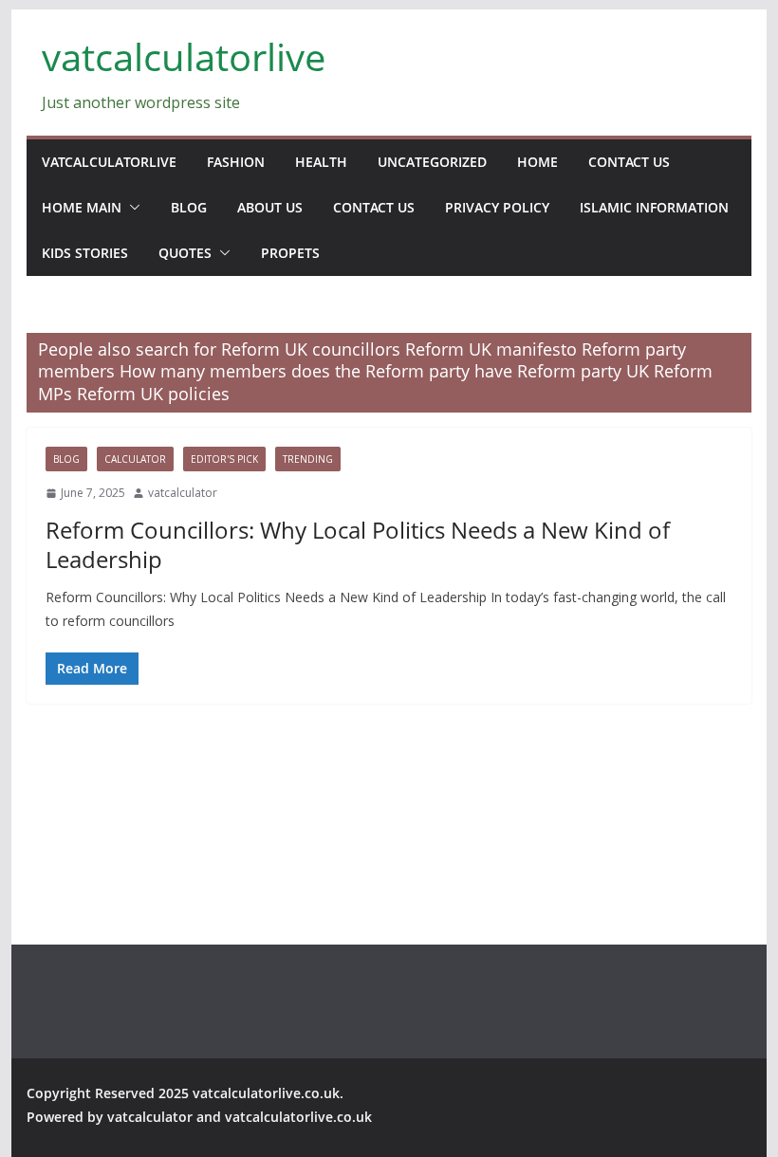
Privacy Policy (497, 207)
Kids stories (85, 253)
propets (290, 253)
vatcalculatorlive (183, 56)
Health (321, 162)
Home (537, 162)
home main (81, 207)
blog (189, 207)
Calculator (135, 459)
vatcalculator (182, 493)
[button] (130, 207)
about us (270, 207)
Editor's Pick (224, 459)
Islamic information (654, 207)
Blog (66, 459)
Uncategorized (432, 162)
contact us (629, 162)
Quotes (185, 253)
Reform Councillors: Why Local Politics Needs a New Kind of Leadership (358, 544)
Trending (308, 459)
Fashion (236, 162)
